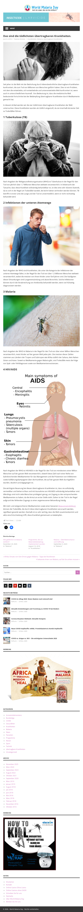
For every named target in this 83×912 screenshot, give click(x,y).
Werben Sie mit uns (13, 902)
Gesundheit (10, 724)
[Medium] (25, 586)
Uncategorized (11, 752)
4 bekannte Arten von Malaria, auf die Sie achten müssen (57, 559)
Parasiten (9, 735)
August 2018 (11, 787)
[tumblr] (29, 586)
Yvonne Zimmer (19, 39)
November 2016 (12, 804)
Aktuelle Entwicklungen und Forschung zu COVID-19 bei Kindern (35, 609)
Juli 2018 (9, 790)
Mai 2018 (9, 795)
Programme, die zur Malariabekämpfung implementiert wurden (37, 542)
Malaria (40, 39)
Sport (8, 743)
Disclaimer (10, 882)
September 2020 (12, 778)
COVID (8, 721)
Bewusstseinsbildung (67, 506)
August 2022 (11, 773)
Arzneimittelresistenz (14, 715)
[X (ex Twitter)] (6, 586)
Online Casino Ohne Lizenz (16, 887)
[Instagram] (10, 586)
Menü (12, 28)
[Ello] (20, 586)
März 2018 (10, 798)
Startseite (9, 896)
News (8, 732)
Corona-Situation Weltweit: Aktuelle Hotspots (28, 619)
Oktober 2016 (11, 807)
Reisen (8, 741)
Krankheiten (32, 39)
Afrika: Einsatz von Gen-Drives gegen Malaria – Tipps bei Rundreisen (29, 556)
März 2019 (10, 781)
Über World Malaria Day (15, 899)
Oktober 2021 (11, 775)
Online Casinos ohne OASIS (16, 890)
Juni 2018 (9, 793)
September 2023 (12, 770)
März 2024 (10, 767)
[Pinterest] (15, 586)
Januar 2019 (10, 784)
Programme (10, 738)
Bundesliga (10, 718)
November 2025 (12, 764)
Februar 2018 (11, 801)
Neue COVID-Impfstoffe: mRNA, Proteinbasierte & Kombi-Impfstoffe (36, 629)
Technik (9, 746)
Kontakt (9, 885)
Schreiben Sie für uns (14, 893)
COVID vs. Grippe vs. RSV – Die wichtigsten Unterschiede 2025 (34, 638)
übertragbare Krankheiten (52, 39)
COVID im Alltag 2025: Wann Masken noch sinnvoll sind (31, 599)
